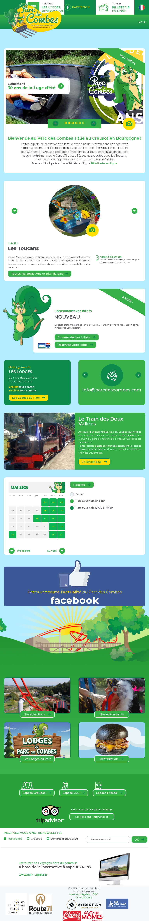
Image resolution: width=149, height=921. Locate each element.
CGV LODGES (83, 897)
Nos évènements (112, 714)
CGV (95, 894)
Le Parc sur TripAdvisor (91, 816)
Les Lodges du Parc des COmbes (37, 759)
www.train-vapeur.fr (33, 875)
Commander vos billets (74, 337)
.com (111, 389)
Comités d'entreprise (64, 838)
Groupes (36, 838)
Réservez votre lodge (73, 345)
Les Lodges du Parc (26, 397)
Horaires (79, 484)
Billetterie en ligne (104, 163)
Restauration (109, 759)
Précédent (23, 550)
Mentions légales (79, 894)
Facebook (80, 7)
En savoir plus (92, 462)
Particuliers (15, 838)
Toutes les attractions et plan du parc (37, 273)
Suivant (52, 550)
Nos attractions (35, 714)
